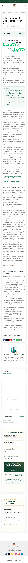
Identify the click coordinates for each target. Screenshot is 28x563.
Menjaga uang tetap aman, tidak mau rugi (13, 513)
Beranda (4, 12)
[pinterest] (18, 1)
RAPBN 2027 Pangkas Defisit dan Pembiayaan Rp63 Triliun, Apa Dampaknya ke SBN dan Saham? (14, 92)
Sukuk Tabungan (17, 335)
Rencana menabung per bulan (11, 455)
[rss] (12, 554)
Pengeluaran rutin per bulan (10, 436)
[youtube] (19, 554)
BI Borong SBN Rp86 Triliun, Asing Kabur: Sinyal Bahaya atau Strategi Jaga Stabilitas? (15, 102)
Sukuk (10, 335)
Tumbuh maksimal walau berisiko (12, 520)
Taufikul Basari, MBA (8, 26)
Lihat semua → (22, 416)
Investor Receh (18, 560)
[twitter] (13, 1)
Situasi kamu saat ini (9, 442)
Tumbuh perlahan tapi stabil (11, 517)
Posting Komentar (7, 373)
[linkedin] (22, 554)
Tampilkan (21, 33)
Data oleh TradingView (14, 409)
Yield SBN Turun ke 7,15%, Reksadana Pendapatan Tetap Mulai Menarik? (15, 97)
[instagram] (15, 1)
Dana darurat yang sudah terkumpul (12, 448)
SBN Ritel (9, 12)
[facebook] (10, 1)
